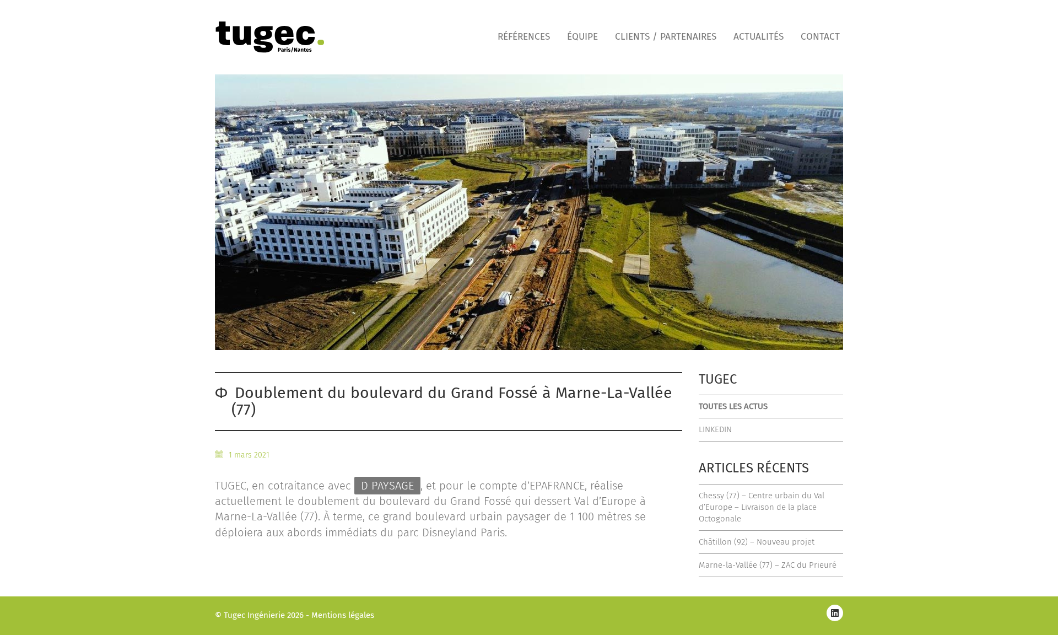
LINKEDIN (715, 429)
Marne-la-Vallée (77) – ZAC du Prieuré (767, 565)
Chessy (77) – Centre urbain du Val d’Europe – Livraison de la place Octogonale (761, 507)
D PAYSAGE (387, 485)
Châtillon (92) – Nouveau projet (756, 542)
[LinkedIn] (835, 613)
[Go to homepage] (270, 37)
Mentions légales (342, 615)
